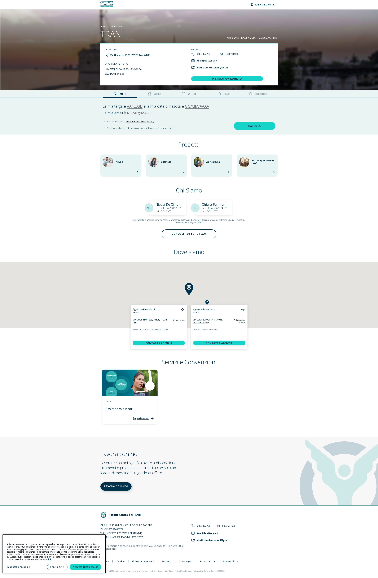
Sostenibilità (230, 561)
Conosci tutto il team (189, 233)
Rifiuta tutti (57, 567)
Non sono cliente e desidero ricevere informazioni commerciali (139, 128)
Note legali (185, 561)
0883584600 (232, 54)
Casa (226, 94)
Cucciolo (261, 94)
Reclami (166, 561)
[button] (189, 289)
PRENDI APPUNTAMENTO (227, 78)
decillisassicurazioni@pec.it (212, 67)
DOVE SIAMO (248, 38)
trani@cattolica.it (207, 60)
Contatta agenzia (158, 343)
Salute (192, 94)
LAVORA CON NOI (268, 38)
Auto (123, 94)
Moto (157, 94)
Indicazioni (180, 320)
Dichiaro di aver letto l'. (129, 121)
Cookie (121, 561)
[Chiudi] (101, 537)
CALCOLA (254, 126)
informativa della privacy (140, 121)
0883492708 (203, 54)
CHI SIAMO (233, 38)
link (201, 222)
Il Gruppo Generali (143, 561)
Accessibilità (207, 561)
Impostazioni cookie (18, 567)
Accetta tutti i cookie (85, 567)
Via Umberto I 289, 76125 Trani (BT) (130, 55)
